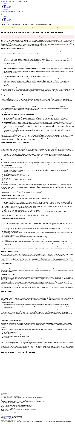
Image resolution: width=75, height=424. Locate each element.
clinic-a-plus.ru (7, 416)
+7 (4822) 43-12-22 (5, 1)
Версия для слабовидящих (7, 12)
